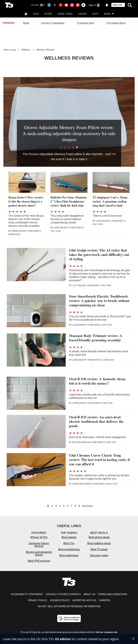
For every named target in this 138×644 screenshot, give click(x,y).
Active (48, 13)
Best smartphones (69, 549)
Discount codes (99, 555)
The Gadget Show (116, 23)
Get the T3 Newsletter (53, 23)
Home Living (65, 13)
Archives (87, 506)
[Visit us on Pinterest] (61, 5)
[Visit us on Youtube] (66, 5)
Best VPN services (39, 560)
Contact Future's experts (63, 594)
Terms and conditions (112, 594)
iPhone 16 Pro (38, 537)
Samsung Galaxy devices (39, 544)
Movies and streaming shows (39, 553)
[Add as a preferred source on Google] (69, 618)
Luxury (82, 13)
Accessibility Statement (27, 594)
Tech (36, 13)
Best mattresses (68, 555)
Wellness (26, 49)
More (107, 13)
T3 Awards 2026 (85, 23)
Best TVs (68, 543)
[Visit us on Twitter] (55, 5)
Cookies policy (60, 600)
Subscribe (117, 5)
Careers (104, 600)
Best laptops (69, 537)
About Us (89, 594)
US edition (63, 639)
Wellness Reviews (45, 49)
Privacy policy (37, 600)
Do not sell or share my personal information (69, 606)
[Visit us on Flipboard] (78, 5)
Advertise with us (84, 600)
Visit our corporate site (106, 632)
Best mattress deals (99, 543)
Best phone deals (99, 537)
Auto (95, 13)
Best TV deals (99, 549)
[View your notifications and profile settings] (107, 5)
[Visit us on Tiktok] (83, 5)
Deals (26, 23)
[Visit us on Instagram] (72, 5)
